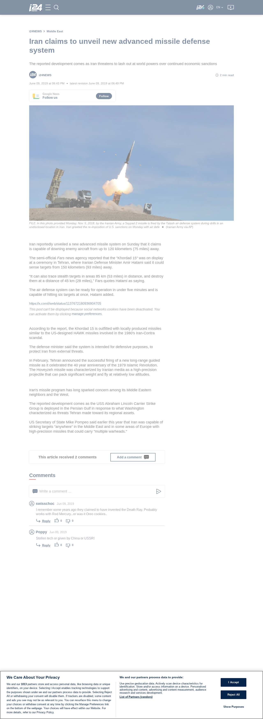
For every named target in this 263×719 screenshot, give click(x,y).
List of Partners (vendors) (136, 696)
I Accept (233, 682)
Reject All (233, 694)
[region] (131, 695)
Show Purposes (233, 706)
